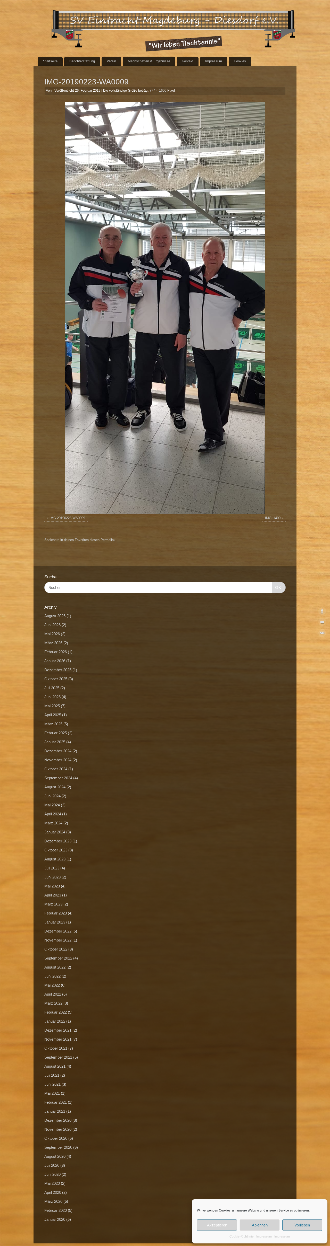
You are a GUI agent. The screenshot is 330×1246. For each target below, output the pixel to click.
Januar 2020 (54, 1219)
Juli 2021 (51, 1075)
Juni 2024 (52, 796)
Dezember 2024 (57, 751)
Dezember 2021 (57, 1030)
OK (277, 587)
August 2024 (54, 787)
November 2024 (57, 760)
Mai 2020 (52, 1183)
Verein (111, 61)
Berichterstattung (82, 61)
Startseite (50, 61)
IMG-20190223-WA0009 (67, 518)
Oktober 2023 (55, 850)
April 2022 (52, 994)
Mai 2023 (52, 886)
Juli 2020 (51, 1165)
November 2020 (57, 1129)
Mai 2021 (52, 1093)
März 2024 (53, 823)
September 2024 (58, 778)
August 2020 (54, 1156)
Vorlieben (302, 1225)
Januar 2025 (54, 742)
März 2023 (53, 904)
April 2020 (52, 1192)
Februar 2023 (55, 913)
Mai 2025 (52, 706)
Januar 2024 (54, 832)
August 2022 (54, 967)
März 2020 (53, 1201)
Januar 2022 (54, 1021)
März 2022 (53, 1003)
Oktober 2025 (55, 679)
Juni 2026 (52, 625)
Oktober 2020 (55, 1138)
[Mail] (322, 634)
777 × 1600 (158, 90)
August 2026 (54, 616)
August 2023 (54, 859)
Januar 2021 (54, 1111)
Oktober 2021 (55, 1048)
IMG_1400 (272, 518)
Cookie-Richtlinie (241, 1236)
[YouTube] (322, 623)
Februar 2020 (55, 1210)
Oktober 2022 (55, 949)
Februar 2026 (55, 652)
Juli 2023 (51, 868)
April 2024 (52, 814)
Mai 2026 (52, 634)
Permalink (108, 540)
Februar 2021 (55, 1102)
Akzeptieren (217, 1225)
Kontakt (187, 61)
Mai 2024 (52, 805)
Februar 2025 (55, 733)
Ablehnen (260, 1225)
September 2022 (58, 958)
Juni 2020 (52, 1174)
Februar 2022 (55, 1012)
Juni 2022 (52, 976)
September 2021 (58, 1057)
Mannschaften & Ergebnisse (149, 61)
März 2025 (53, 724)
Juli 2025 (51, 688)
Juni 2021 (52, 1084)
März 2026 (53, 643)
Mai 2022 (52, 985)
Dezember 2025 (57, 670)
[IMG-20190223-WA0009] (165, 308)
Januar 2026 (54, 661)
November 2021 (57, 1039)
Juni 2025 (52, 697)
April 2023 (52, 895)
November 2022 (57, 940)
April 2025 (52, 715)
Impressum (264, 1236)
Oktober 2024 (55, 769)
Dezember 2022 (57, 931)
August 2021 (54, 1066)
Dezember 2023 (57, 841)
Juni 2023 (52, 877)
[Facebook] (322, 612)
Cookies (240, 61)
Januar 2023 (54, 922)
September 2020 (58, 1147)
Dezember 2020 (57, 1120)
